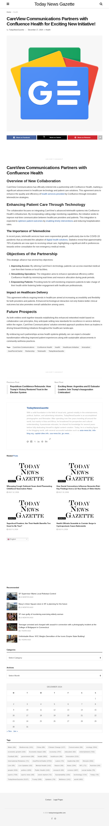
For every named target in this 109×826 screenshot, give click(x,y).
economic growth (17, 752)
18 (41, 715)
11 (41, 710)
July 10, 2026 (63, 492)
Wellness (65, 779)
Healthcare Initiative (71, 347)
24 (27, 721)
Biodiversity (26, 747)
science (73, 770)
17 (27, 715)
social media (88, 770)
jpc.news (65, 433)
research (58, 770)
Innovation (86, 347)
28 (82, 721)
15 (95, 710)
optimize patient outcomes (30, 221)
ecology (91, 747)
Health (15, 12)
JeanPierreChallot (15, 351)
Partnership (30, 351)
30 (13, 727)
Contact (48, 800)
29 (95, 721)
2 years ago (25, 631)
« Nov (9, 731)
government (27, 756)
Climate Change (57, 747)
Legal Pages (58, 800)
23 (13, 721)
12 (54, 710)
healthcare (56, 756)
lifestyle (88, 761)
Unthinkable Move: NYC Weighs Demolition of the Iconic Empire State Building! (52, 636)
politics (26, 770)
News (71, 765)
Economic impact (37, 752)
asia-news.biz (85, 430)
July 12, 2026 (13, 492)
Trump (37, 779)
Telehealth (41, 351)
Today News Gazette (54, 4)
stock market (45, 775)
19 (54, 715)
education (70, 752)
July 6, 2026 (63, 529)
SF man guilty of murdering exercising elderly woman (41, 614)
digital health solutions (57, 240)
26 (54, 721)
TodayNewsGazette (16, 30)
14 (82, 710)
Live (11, 765)
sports (13, 775)
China (41, 747)
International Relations (18, 761)
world (78, 779)
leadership (73, 761)
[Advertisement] (55, 150)
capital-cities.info (42, 433)
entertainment (87, 752)
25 (41, 721)
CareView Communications (23, 347)
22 (95, 715)
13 (68, 710)
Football (13, 756)
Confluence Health (44, 347)
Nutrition (95, 765)
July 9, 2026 (13, 529)
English (13, 539)
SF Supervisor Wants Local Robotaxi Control (37, 594)
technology (80, 775)
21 (82, 715)
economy (55, 752)
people (13, 770)
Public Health (42, 770)
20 (68, 715)
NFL (83, 765)
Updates (50, 779)
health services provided (52, 194)
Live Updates (25, 765)
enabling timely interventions (59, 221)
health (57, 347)
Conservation (76, 747)
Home (9, 12)
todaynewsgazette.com (57, 813)
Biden (12, 747)
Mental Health (43, 765)
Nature (59, 765)
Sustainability (62, 775)
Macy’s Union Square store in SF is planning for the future (43, 604)
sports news (27, 775)
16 (13, 715)
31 (27, 727)
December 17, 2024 (35, 30)
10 (27, 710)
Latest (59, 761)
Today (94, 775)
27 (68, 721)
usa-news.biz (55, 433)
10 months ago (26, 597)
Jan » (15, 731)
